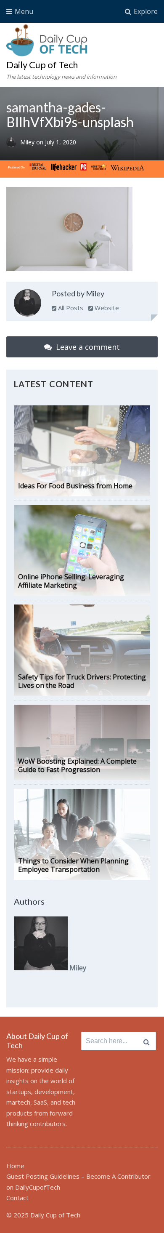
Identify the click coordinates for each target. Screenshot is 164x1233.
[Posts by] (13, 142)
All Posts (69, 308)
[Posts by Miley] (27, 304)
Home (15, 1165)
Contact (17, 1197)
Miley (28, 142)
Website (106, 308)
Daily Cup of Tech (42, 64)
